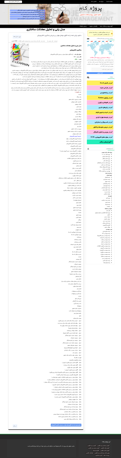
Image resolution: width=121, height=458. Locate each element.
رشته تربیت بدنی (106, 221)
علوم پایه (110, 196)
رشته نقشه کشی (106, 260)
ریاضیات (108, 206)
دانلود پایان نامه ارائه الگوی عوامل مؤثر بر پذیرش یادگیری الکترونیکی (59, 35)
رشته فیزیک (107, 204)
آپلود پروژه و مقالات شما (106, 26)
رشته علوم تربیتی (106, 189)
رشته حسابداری (106, 179)
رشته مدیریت (107, 191)
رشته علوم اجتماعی (106, 187)
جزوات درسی (107, 216)
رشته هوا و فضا (107, 262)
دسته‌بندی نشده (108, 173)
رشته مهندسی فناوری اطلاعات (103, 245)
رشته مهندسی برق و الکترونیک (103, 235)
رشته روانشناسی (106, 183)
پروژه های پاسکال (106, 158)
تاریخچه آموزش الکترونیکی (75, 136)
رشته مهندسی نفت (106, 258)
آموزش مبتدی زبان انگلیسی (93, 448)
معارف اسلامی (107, 193)
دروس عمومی (107, 218)
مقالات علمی (107, 227)
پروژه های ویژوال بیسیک (105, 166)
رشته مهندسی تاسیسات (105, 237)
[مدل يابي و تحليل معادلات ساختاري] (20, 66)
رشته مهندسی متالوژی (105, 252)
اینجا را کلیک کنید (103, 66)
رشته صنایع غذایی (106, 231)
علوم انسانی (109, 175)
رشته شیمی (107, 202)
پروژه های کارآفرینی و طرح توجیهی (102, 212)
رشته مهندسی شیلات (105, 239)
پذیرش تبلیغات (83, 26)
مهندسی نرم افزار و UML (104, 171)
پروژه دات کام (106, 455)
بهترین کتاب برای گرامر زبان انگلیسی (102, 453)
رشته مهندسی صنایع (106, 241)
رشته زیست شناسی (106, 200)
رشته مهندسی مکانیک (105, 256)
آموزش (106, 83)
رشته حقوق (107, 181)
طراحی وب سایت (106, 169)
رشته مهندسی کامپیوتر (105, 248)
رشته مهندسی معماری (105, 254)
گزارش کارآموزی (106, 225)
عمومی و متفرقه (108, 208)
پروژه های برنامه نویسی (107, 152)
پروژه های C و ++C (106, 154)
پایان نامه (108, 210)
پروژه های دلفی (106, 160)
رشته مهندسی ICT (106, 233)
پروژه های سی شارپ (105, 164)
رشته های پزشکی (106, 223)
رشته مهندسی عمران (105, 243)
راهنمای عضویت (93, 26)
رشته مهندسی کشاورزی (105, 250)
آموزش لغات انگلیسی (105, 448)
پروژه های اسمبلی (106, 156)
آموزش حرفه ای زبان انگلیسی (103, 445)
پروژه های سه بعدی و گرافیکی (103, 162)
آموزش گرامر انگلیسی (104, 450)
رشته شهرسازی (106, 185)
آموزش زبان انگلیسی (92, 445)
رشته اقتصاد (107, 177)
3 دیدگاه (15, 426)
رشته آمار (108, 198)
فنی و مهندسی (109, 229)
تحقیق (108, 214)
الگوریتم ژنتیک (96, 450)
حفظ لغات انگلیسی (89, 453)
